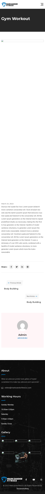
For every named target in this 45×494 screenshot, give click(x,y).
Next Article (31, 296)
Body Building (11, 289)
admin (22, 334)
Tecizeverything (22, 489)
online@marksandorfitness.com (18, 388)
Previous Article (15, 283)
